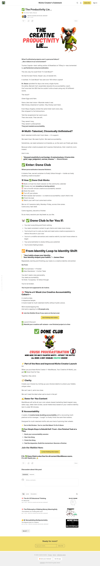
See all (25, 531)
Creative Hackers (31, 15)
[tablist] (28, 474)
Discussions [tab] (33, 494)
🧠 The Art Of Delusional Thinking (34, 498)
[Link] (19, 131)
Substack (42, 562)
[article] (50, 501)
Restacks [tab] (32, 474)
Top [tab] (23, 494)
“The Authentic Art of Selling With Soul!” (32, 511)
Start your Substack (46, 559)
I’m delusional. (25, 500)
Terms (54, 555)
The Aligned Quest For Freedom (30, 522)
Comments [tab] (25, 474)
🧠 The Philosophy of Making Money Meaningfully (39, 509)
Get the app (58, 559)
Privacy (50, 555)
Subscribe (87, 3)
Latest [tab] (27, 494)
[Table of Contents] (2, 283)
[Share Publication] (80, 2)
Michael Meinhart (43, 15)
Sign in (95, 3)
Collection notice (61, 555)
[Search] (77, 2)
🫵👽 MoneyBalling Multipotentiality (35, 520)
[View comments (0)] (28, 20)
